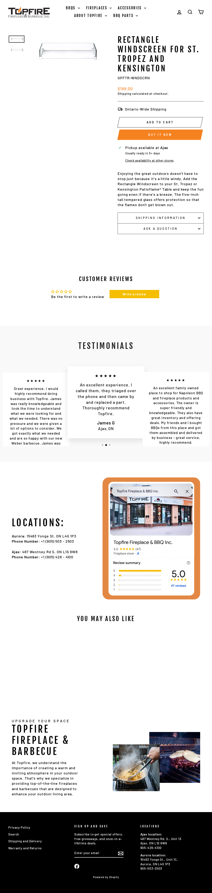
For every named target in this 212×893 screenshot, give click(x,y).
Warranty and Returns (25, 848)
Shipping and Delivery (25, 841)
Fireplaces (97, 8)
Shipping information (161, 218)
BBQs (71, 8)
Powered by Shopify (106, 877)
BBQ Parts (124, 15)
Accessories (130, 8)
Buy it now (160, 134)
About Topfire (89, 15)
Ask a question (160, 228)
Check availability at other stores (149, 160)
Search (13, 834)
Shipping (124, 93)
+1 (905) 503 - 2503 (57, 541)
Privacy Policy (19, 827)
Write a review (134, 294)
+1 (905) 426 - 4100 (57, 557)
